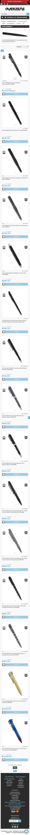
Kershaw (9, 780)
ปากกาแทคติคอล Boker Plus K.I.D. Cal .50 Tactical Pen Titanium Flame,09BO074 (14, 749)
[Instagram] (15, 827)
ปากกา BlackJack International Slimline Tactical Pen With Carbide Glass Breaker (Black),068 (14, 321)
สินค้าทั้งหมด (10, 17)
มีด (15, 17)
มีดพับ (20, 779)
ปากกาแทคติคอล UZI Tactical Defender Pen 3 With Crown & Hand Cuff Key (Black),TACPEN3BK (14, 511)
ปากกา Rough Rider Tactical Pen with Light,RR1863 (14, 130)
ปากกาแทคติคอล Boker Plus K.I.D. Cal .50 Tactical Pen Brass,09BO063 (14, 701)
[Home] (2, 17)
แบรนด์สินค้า (21, 787)
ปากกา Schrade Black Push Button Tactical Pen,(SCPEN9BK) (14, 273)
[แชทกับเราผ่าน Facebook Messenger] (26, 831)
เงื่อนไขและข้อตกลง (15, 792)
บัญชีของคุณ (15, 799)
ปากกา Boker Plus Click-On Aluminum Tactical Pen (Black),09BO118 (15, 178)
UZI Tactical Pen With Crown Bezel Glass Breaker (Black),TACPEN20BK (14, 368)
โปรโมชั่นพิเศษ (20, 785)
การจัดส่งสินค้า (15, 795)
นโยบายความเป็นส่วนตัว (15, 794)
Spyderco (9, 785)
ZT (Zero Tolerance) (9, 779)
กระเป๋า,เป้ (21, 782)
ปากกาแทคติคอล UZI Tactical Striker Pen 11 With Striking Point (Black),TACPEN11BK (14, 606)
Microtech (9, 784)
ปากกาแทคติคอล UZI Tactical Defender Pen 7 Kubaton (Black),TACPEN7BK (13, 464)
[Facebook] (13, 827)
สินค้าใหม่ (21, 784)
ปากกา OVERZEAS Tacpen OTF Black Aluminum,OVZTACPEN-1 (11, 83)
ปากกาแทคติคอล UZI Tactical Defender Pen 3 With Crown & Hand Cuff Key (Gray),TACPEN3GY (14, 559)
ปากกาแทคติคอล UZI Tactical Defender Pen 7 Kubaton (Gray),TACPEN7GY (13, 416)
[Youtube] (17, 827)
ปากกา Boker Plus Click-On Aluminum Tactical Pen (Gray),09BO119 (15, 226)
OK (28, 14)
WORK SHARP (9, 782)
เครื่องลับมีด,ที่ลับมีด (22, 17)
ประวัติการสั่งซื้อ (15, 797)
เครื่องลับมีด (21, 780)
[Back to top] (15, 771)
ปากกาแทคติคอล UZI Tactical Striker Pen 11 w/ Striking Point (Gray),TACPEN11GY (13, 654)
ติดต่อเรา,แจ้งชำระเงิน (15, 800)
